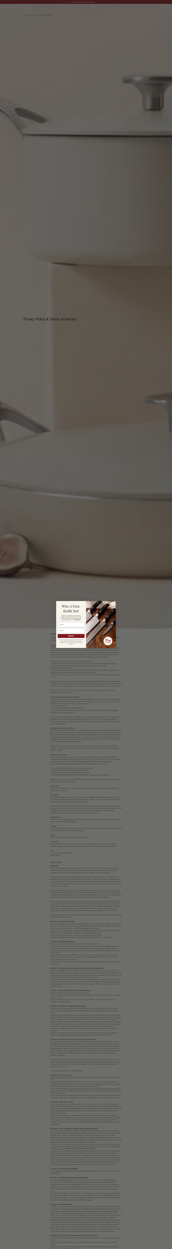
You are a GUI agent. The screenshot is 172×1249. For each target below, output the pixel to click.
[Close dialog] (113, 603)
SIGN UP (71, 636)
